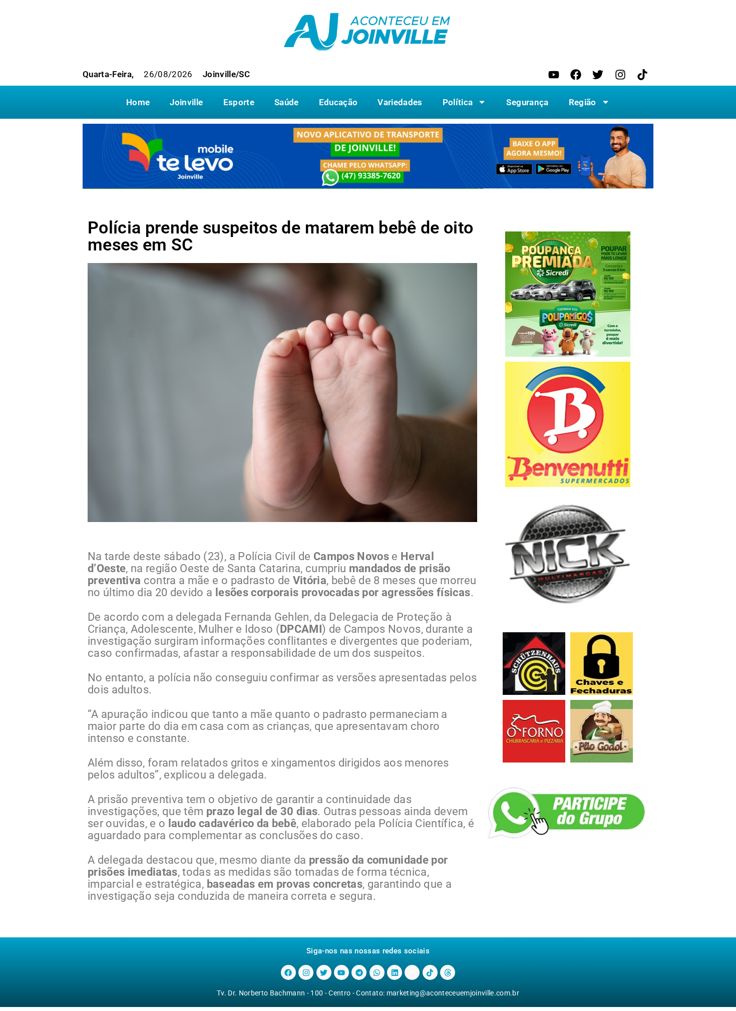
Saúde (286, 102)
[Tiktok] (642, 75)
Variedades (400, 102)
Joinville (186, 102)
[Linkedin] (394, 972)
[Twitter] (598, 75)
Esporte (238, 102)
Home (138, 102)
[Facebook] (576, 75)
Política (458, 102)
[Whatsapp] (377, 972)
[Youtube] (554, 75)
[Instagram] (620, 75)
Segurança (527, 102)
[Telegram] (358, 972)
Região (582, 102)
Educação (338, 102)
